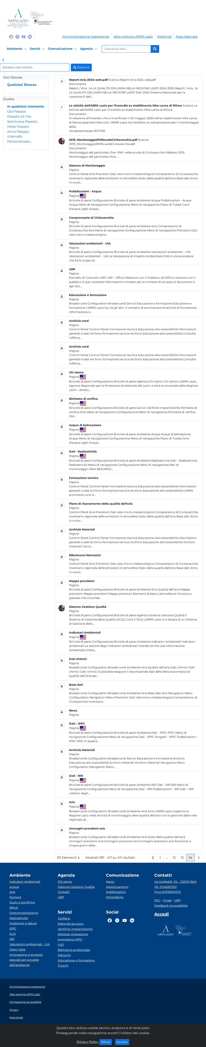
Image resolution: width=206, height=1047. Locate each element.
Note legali (16, 1017)
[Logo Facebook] (11, 36)
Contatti (64, 892)
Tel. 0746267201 (165, 887)
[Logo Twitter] (17, 36)
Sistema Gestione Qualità (76, 887)
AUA (12, 934)
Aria (12, 892)
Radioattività (18, 918)
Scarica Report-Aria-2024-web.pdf (132, 80)
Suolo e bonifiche (22, 902)
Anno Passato (18, 132)
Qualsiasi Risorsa (21, 85)
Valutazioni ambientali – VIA (29, 944)
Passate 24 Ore (19, 116)
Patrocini (64, 955)
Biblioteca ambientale (74, 950)
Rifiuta (106, 1042)
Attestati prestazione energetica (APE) (73, 936)
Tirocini (63, 965)
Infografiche (115, 897)
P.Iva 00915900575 (167, 892)
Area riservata (187, 36)
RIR (11, 939)
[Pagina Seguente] (199, 858)
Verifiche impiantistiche (75, 929)
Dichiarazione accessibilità (25, 1002)
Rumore (15, 897)
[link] (3, 60)
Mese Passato (18, 126)
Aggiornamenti (117, 887)
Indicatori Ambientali (24, 881)
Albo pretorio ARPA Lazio (133, 36)
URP (61, 897)
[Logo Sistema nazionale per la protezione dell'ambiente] (41, 18)
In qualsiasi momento (25, 106)
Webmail (164, 36)
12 (175, 859)
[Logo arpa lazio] (18, 18)
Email (167, 900)
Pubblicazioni (116, 892)
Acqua (14, 887)
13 (183, 859)
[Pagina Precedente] (153, 858)
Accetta (123, 1042)
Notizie (99, 131)
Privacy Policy (87, 1042)
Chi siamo (65, 881)
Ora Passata (16, 111)
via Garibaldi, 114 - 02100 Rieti (175, 881)
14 (192, 859)
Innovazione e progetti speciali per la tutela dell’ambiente (26, 960)
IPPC (12, 928)
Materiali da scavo (71, 924)
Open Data (17, 949)
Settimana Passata (22, 121)
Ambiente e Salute (23, 923)
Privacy (14, 1009)
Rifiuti (13, 907)
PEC (157, 900)
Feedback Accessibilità (170, 905)
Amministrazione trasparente (85, 36)
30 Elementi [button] (70, 859)
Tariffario (64, 918)
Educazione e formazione (76, 960)
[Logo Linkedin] (30, 36)
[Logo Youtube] (23, 36)
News (110, 881)
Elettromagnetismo (23, 913)
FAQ (61, 945)
